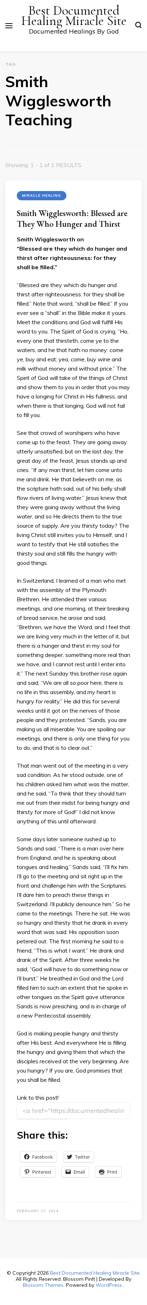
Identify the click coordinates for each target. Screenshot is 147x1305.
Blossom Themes (43, 1285)
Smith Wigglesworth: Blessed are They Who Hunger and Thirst (72, 218)
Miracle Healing (41, 195)
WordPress (109, 1285)
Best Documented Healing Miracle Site (74, 15)
